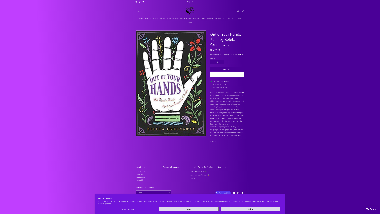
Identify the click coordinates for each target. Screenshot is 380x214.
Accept (189, 209)
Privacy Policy (106, 204)
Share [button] (214, 141)
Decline (250, 209)
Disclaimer (222, 167)
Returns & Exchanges (171, 167)
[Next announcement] (211, 2)
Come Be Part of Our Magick (201, 167)
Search (192, 178)
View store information (219, 87)
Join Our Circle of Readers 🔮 (199, 175)
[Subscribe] (169, 192)
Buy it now (227, 75)
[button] (138, 10)
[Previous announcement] (169, 2)
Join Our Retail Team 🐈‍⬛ (198, 171)
